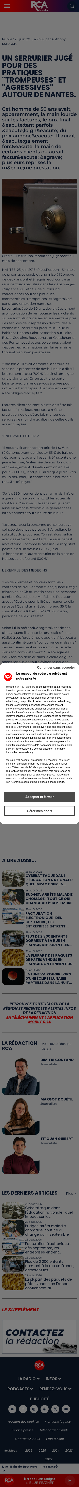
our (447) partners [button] (25, 686)
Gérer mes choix (39, 810)
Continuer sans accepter (56, 667)
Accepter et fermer (39, 796)
